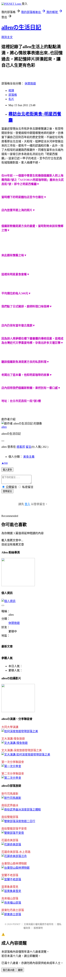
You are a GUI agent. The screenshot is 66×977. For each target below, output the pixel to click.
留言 (28, 446)
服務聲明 (38, 928)
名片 (11, 99)
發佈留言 (7, 491)
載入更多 (7, 469)
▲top (4, 462)
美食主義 (28, 456)
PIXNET (16, 924)
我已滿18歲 (8, 970)
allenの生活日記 (21, 27)
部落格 (12, 94)
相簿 (11, 90)
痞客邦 (21, 446)
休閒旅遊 (30, 83)
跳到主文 (7, 37)
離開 (20, 970)
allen (4, 426)
